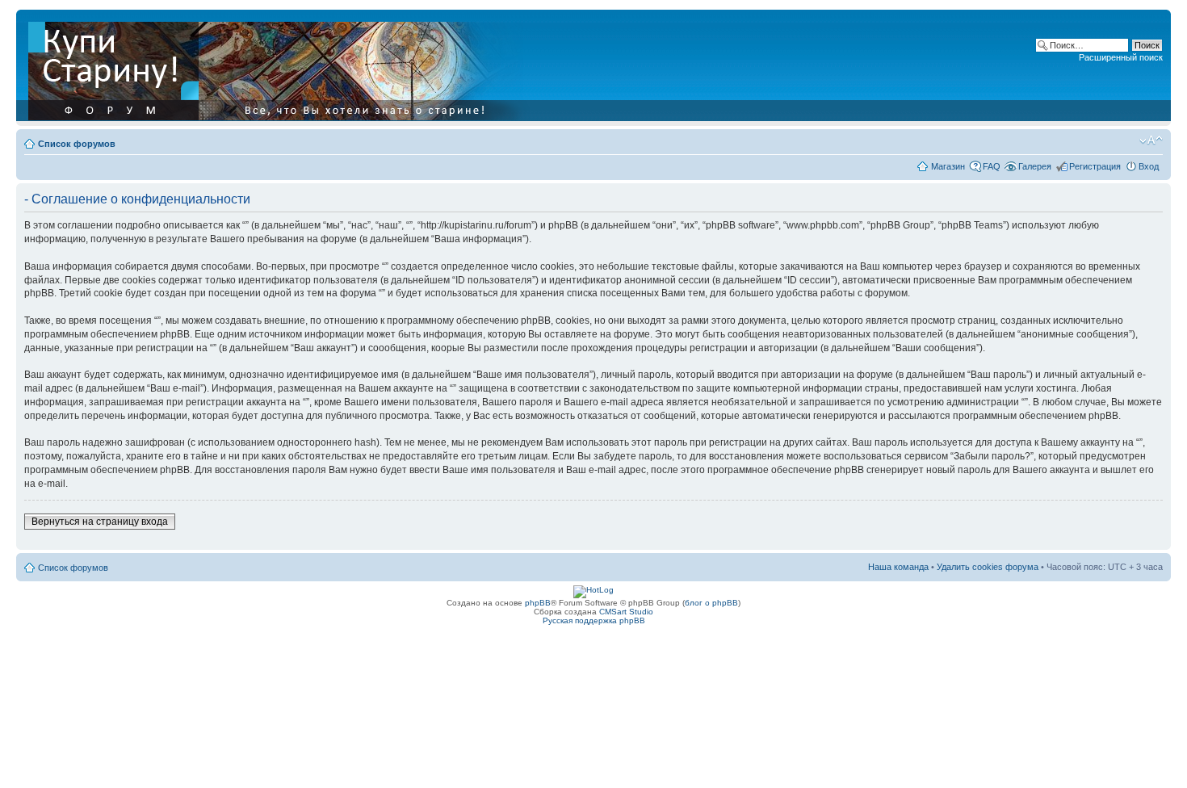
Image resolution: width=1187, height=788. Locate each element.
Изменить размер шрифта (1151, 140)
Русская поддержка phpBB (594, 620)
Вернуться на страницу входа (99, 521)
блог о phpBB (711, 602)
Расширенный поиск (1121, 57)
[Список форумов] (280, 68)
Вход (1149, 166)
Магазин (948, 166)
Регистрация (1095, 166)
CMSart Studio (626, 611)
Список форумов (76, 144)
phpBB (538, 602)
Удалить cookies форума (987, 567)
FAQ (991, 166)
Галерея (1034, 166)
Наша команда (898, 567)
